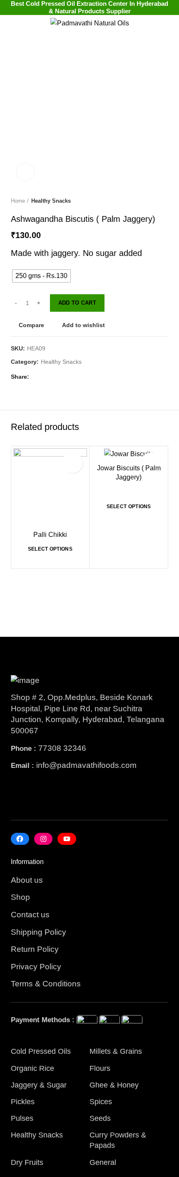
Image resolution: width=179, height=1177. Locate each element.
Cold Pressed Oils (41, 1051)
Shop (20, 897)
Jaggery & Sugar (39, 1085)
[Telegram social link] (76, 377)
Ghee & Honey (114, 1085)
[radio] (41, 276)
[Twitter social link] (47, 377)
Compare (31, 325)
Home (18, 201)
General (103, 1162)
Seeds (100, 1118)
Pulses (22, 1118)
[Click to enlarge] (25, 172)
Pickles (23, 1102)
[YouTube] (66, 839)
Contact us (30, 914)
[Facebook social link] (37, 377)
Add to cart (77, 303)
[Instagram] (43, 839)
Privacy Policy (36, 966)
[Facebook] (20, 839)
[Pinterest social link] (57, 377)
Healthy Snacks (51, 201)
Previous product (147, 201)
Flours (100, 1068)
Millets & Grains (116, 1051)
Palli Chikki (50, 534)
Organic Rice (32, 1068)
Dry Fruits (27, 1162)
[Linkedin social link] (66, 377)
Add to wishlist (83, 325)
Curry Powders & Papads (118, 1140)
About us (27, 880)
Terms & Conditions (46, 983)
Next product (164, 201)
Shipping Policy (38, 932)
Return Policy (35, 949)
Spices (101, 1102)
